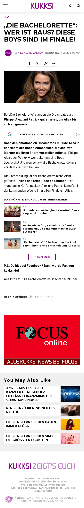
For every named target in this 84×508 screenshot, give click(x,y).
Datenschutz (43, 490)
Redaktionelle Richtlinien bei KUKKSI (43, 481)
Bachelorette (24, 114)
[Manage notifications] (8, 499)
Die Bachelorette (41, 297)
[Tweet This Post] (37, 63)
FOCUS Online (53, 497)
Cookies (69, 487)
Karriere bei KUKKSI (24, 487)
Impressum (32, 478)
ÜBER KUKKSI (50, 478)
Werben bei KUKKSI (34, 484)
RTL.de (71, 279)
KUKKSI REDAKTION (32, 52)
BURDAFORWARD (32, 497)
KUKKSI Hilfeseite (51, 487)
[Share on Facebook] (29, 63)
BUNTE (67, 497)
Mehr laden (44, 257)
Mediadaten (57, 484)
